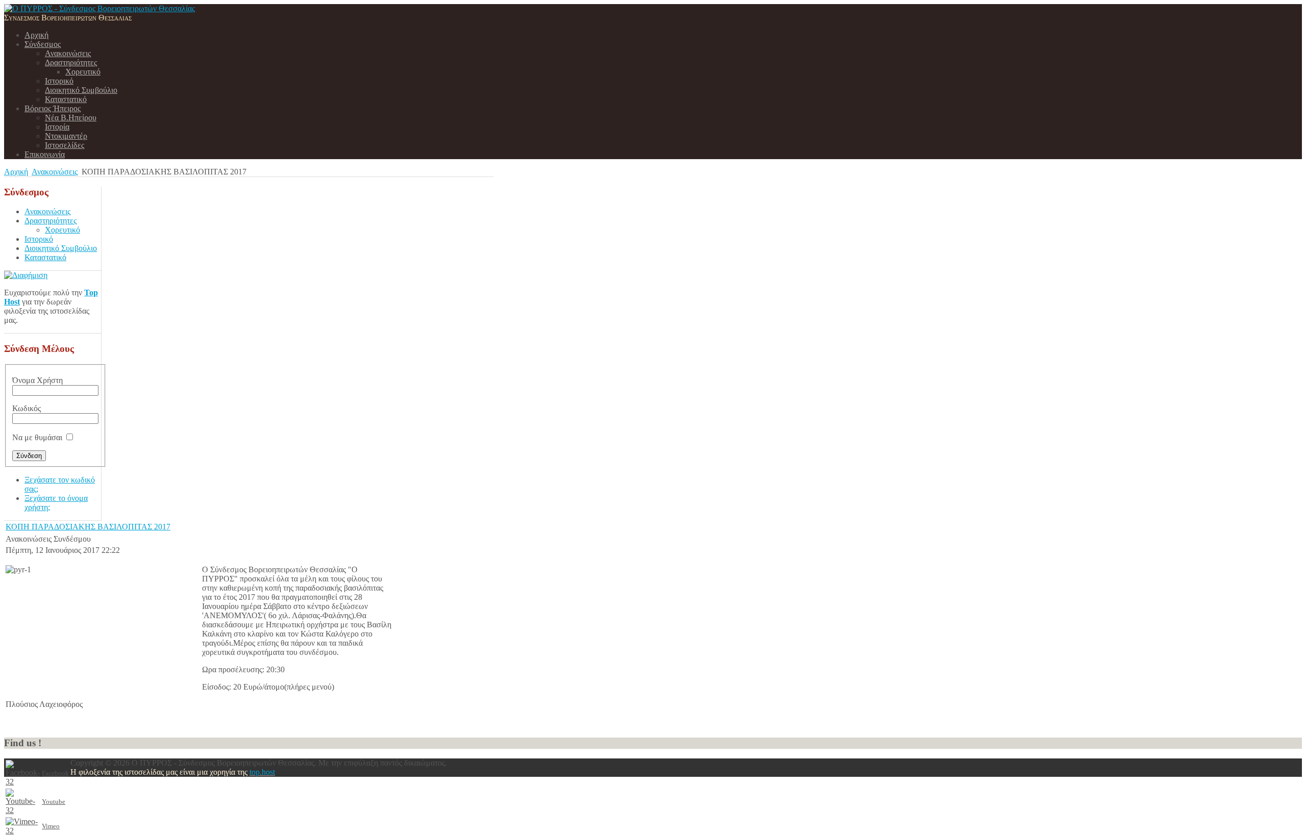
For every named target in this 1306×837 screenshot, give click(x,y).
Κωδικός (26, 408)
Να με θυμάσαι (37, 437)
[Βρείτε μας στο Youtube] (23, 810)
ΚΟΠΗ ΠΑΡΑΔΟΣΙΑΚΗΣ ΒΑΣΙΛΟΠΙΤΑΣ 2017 (88, 526)
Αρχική (16, 171)
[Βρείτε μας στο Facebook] (23, 781)
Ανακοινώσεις (55, 171)
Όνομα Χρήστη (37, 380)
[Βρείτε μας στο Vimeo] (23, 830)
